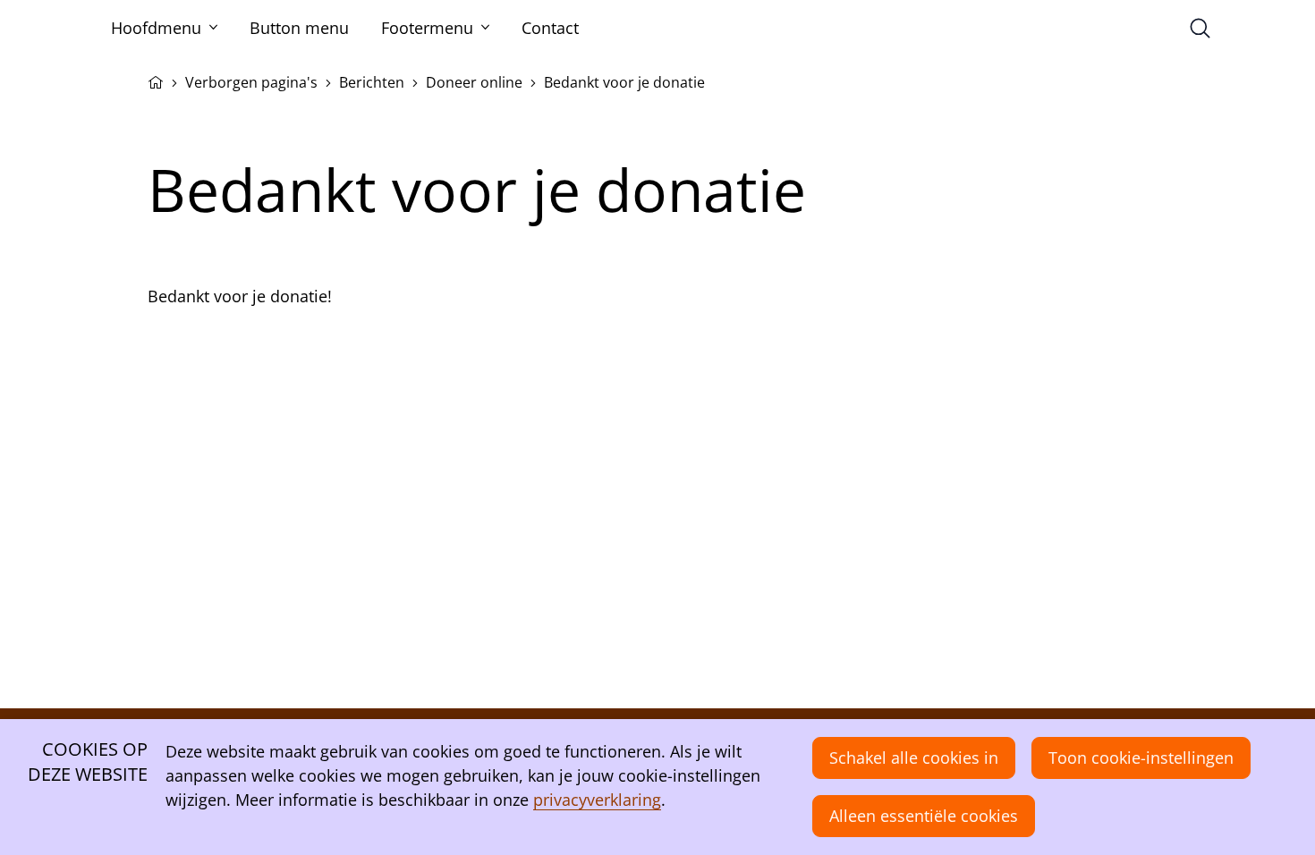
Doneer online (474, 82)
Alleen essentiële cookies (923, 815)
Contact (550, 27)
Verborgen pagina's (251, 82)
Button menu (299, 27)
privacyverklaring (597, 799)
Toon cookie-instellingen (1141, 757)
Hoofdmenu (156, 27)
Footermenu (427, 27)
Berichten (371, 82)
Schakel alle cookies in (913, 757)
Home (156, 80)
